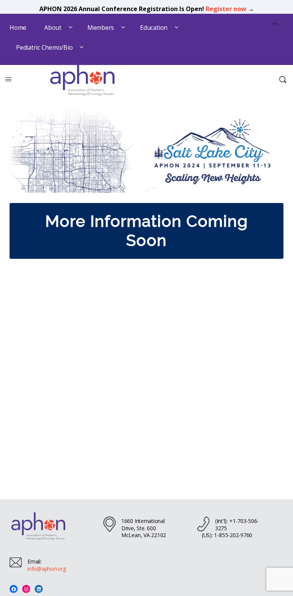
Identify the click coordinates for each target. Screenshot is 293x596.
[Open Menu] (8, 79)
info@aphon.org (46, 568)
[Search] (282, 79)
